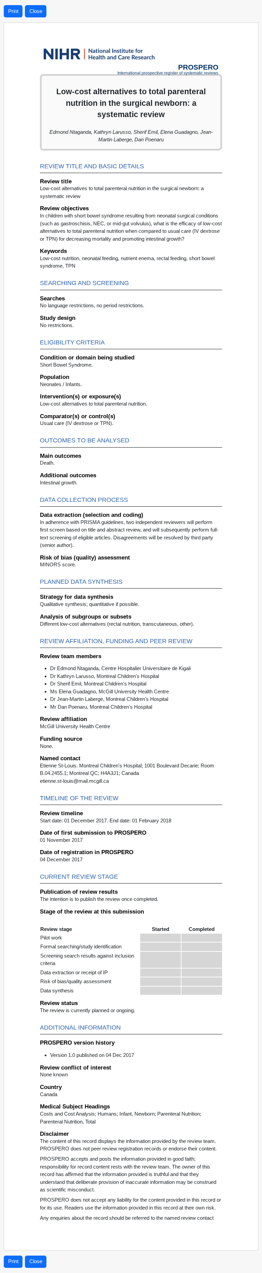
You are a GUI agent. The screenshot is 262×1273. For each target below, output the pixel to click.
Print (13, 11)
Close (35, 11)
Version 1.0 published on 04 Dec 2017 (92, 1055)
